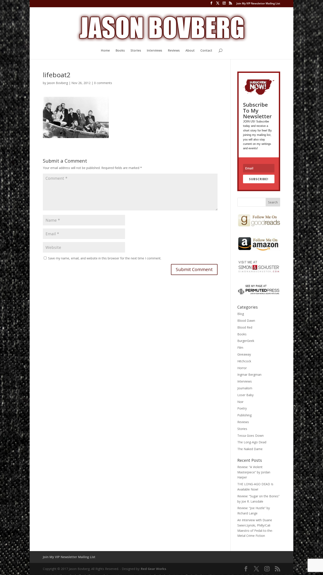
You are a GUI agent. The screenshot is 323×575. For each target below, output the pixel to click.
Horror (242, 368)
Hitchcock (244, 361)
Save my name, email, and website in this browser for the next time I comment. (104, 258)
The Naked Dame (250, 449)
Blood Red (244, 327)
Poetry (242, 408)
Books (120, 50)
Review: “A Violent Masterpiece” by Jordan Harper (253, 472)
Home (105, 50)
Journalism (244, 388)
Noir (240, 402)
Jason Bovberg (57, 83)
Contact (206, 50)
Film (240, 347)
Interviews (154, 50)
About (190, 50)
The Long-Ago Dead (251, 442)
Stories (136, 50)
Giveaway (244, 354)
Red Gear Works (153, 569)
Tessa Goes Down (250, 435)
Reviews (174, 50)
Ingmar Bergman (249, 374)
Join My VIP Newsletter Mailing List (258, 3)
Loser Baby (245, 395)
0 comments (103, 83)
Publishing (244, 415)
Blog (240, 314)
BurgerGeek (245, 341)
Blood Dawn (246, 320)
